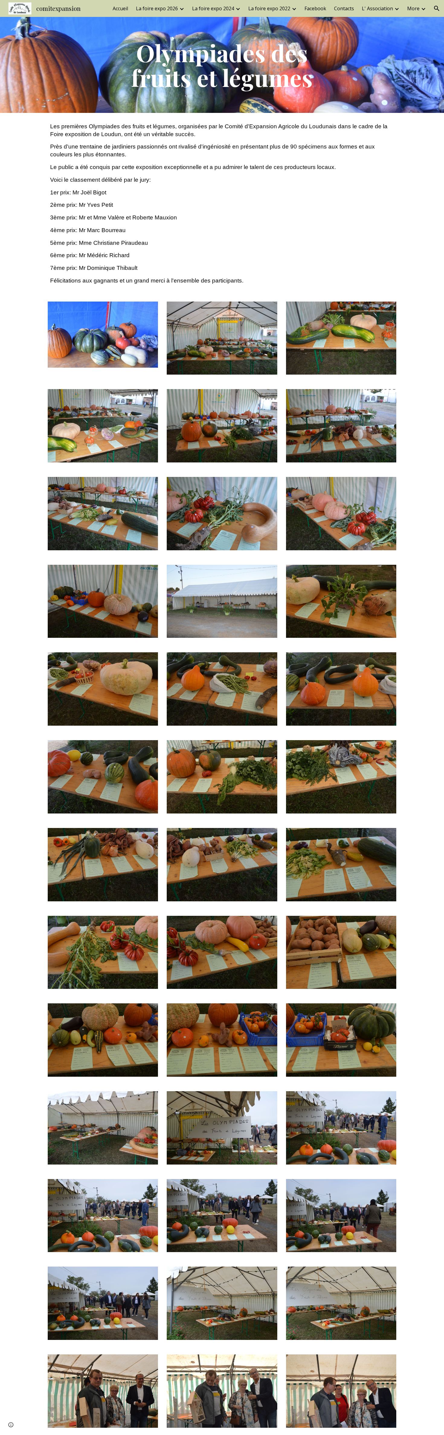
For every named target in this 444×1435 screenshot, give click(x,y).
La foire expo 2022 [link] (269, 8)
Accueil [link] (120, 8)
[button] (437, 8)
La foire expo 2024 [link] (213, 8)
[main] (222, 65)
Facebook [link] (315, 8)
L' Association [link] (377, 8)
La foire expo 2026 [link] (157, 8)
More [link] (413, 8)
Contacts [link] (344, 8)
